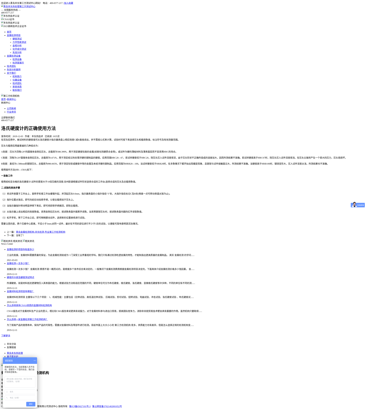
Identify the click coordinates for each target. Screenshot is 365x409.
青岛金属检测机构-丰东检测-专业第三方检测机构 (40, 232)
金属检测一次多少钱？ (18, 263)
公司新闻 (11, 108)
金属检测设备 (14, 56)
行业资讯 (11, 112)
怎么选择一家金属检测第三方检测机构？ (27, 319)
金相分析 (17, 45)
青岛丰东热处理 (15, 353)
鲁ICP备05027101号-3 (80, 406)
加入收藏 (68, 3)
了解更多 (5, 335)
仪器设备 (17, 80)
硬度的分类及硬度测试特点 (20, 277)
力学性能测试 (19, 42)
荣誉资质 (17, 87)
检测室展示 (18, 63)
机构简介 (17, 76)
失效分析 (17, 52)
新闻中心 (11, 99)
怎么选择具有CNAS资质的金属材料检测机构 (29, 305)
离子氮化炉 (12, 356)
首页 (9, 32)
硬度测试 (17, 39)
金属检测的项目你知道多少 (20, 249)
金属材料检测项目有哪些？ (20, 291)
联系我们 (17, 90)
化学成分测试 (19, 49)
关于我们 (11, 73)
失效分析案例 (14, 69)
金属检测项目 (14, 35)
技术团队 (11, 66)
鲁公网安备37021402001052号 (107, 406)
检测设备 (17, 59)
